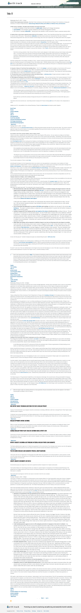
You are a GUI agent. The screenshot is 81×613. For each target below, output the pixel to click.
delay (15, 209)
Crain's (46, 48)
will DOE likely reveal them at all (46, 328)
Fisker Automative (14, 402)
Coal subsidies (17, 29)
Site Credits (46, 611)
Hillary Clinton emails (15, 275)
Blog (42, 7)
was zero (42, 190)
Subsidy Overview (59, 7)
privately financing (35, 317)
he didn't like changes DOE (29, 320)
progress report (54, 181)
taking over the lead (29, 86)
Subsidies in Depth (68, 7)
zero (27, 81)
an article (36, 338)
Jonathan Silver (14, 273)
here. (52, 225)
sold (50, 100)
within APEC (28, 31)
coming (25, 80)
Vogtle (12, 113)
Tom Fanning (13, 267)
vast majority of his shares (41, 211)
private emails (13, 270)
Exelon (12, 110)
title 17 (12, 114)
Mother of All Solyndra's (15, 166)
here (30, 160)
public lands (39, 28)
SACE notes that (51, 236)
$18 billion (39, 206)
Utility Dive (34, 36)
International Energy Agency (17, 122)
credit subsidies (14, 279)
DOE (11, 278)
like (20, 80)
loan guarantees (14, 116)
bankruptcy (37, 78)
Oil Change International (16, 121)
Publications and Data (49, 7)
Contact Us (39, 611)
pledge (44, 68)
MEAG (31, 254)
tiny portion (43, 42)
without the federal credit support (29, 198)
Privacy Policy (27, 611)
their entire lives (25, 227)
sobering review (48, 74)
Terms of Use (20, 611)
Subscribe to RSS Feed (36, 3)
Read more (13, 124)
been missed (44, 105)
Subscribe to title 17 (11, 600)
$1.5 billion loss (42, 383)
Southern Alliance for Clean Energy (40, 167)
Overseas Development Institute (18, 119)
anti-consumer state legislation (26, 242)
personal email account (27, 127)
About (38, 7)
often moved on (24, 372)
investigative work (17, 141)
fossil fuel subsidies (15, 118)
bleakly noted (27, 71)
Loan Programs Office (15, 271)
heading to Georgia (49, 295)
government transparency (16, 276)
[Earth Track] (18, 3)
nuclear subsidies (14, 111)
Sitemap (34, 611)
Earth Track (13, 108)
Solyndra (12, 398)
